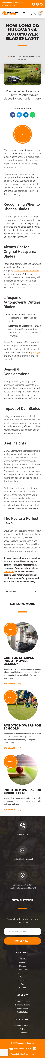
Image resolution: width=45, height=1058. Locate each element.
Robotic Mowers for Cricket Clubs (22, 791)
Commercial (22, 973)
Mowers (22, 966)
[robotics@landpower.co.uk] (22, 850)
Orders (22, 1029)
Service (22, 977)
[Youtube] (41, 4)
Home (7, 56)
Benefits (22, 962)
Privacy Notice (22, 1008)
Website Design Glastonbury (22, 1054)
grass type (35, 352)
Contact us (9, 571)
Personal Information (22, 1026)
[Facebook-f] (33, 4)
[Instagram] (37, 4)
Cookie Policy (22, 1012)
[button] (30, 13)
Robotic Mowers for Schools (22, 727)
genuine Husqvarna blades (26, 270)
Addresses (22, 1033)
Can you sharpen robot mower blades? (19, 661)
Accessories (23, 970)
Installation (22, 980)
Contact (22, 988)
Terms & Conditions (22, 1001)
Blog (22, 984)
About (22, 959)
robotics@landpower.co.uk (22, 859)
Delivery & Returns (22, 1005)
